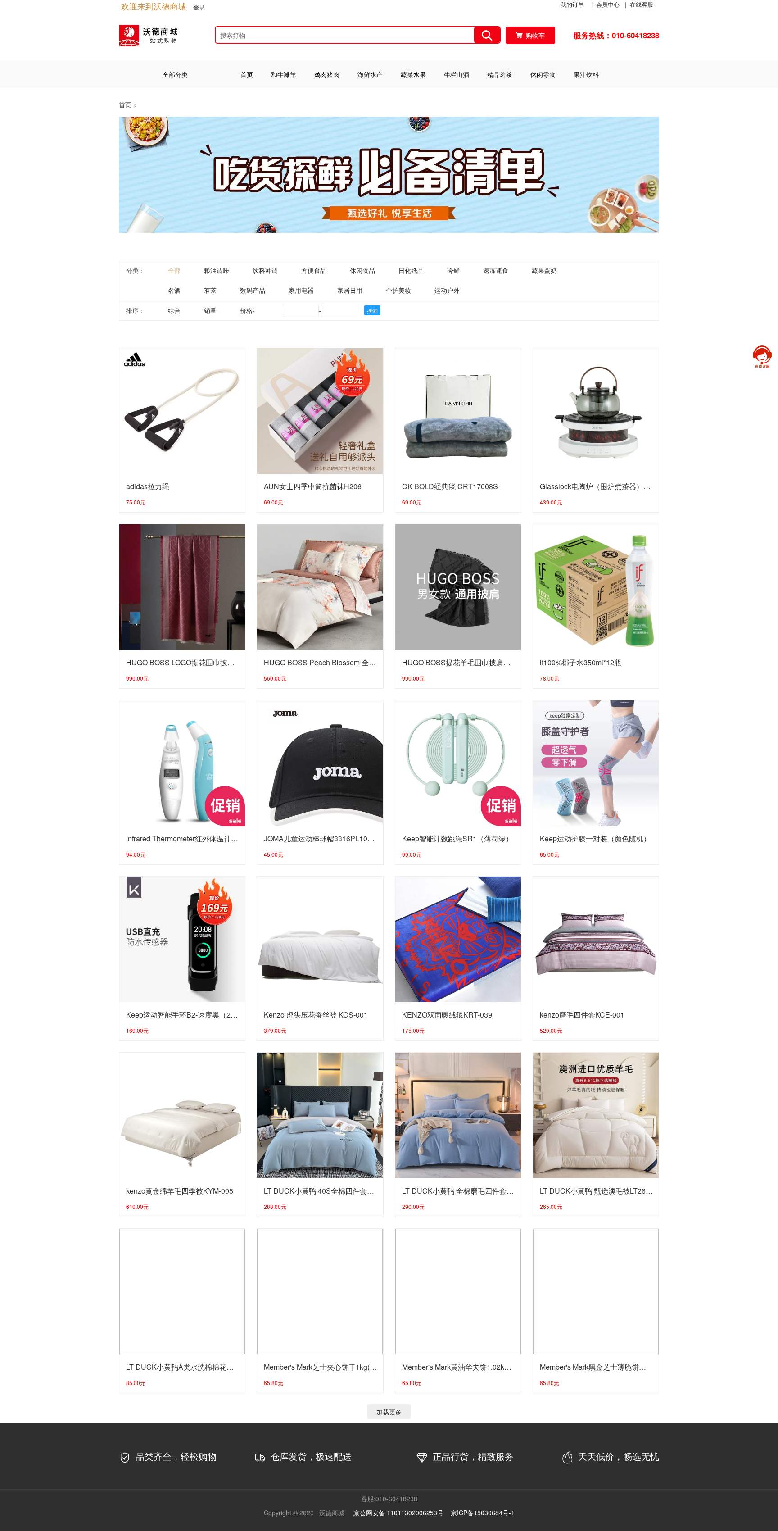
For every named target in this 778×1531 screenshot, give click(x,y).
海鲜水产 (370, 74)
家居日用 (349, 290)
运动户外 (447, 290)
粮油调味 (216, 270)
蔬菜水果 (413, 74)
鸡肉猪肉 (326, 74)
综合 (174, 310)
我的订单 (572, 4)
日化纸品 (411, 270)
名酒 (174, 290)
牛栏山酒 (456, 74)
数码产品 (252, 290)
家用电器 (301, 290)
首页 (246, 74)
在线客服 (641, 4)
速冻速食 (495, 270)
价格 (246, 310)
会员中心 (608, 4)
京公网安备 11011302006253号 (398, 1512)
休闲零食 (543, 74)
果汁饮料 (586, 74)
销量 (210, 310)
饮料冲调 (265, 270)
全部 (174, 270)
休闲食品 (362, 270)
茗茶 (210, 290)
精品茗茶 (499, 74)
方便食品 (313, 270)
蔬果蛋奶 (544, 270)
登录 (199, 7)
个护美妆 (398, 290)
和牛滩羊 (283, 74)
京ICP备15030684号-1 (483, 1512)
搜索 (372, 310)
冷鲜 (453, 270)
